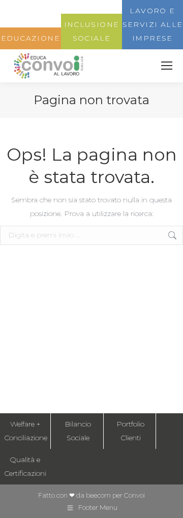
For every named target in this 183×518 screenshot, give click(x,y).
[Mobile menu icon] (167, 65)
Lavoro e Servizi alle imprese (153, 24)
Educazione (30, 38)
